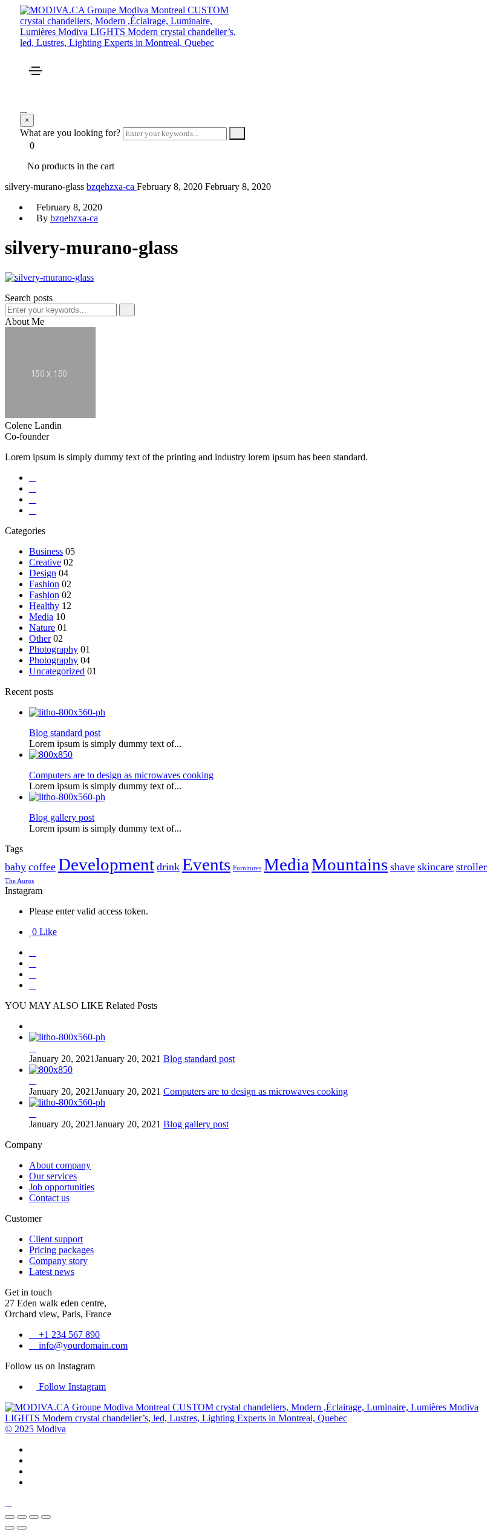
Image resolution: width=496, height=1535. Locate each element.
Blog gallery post (196, 1124)
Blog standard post (199, 1059)
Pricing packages (61, 1250)
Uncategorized (57, 671)
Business (46, 551)
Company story (58, 1261)
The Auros (19, 881)
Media (41, 616)
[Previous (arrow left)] (10, 1528)
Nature (42, 627)
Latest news (51, 1271)
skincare (435, 867)
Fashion (44, 584)
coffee (42, 867)
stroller (471, 867)
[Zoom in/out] (10, 1517)
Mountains (350, 864)
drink (168, 867)
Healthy (44, 606)
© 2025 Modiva (35, 1429)
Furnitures (247, 868)
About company (60, 1165)
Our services (53, 1176)
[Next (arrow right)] (22, 1528)
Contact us (49, 1198)
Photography (53, 649)
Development (106, 864)
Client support (56, 1239)
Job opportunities (61, 1187)
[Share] (34, 1517)
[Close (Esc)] (46, 1517)
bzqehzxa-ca (111, 186)
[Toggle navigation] (35, 71)
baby (15, 867)
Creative (45, 562)
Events (206, 864)
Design (42, 573)
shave (402, 867)
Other (40, 638)
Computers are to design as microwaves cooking (255, 1091)
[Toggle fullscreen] (22, 1517)
